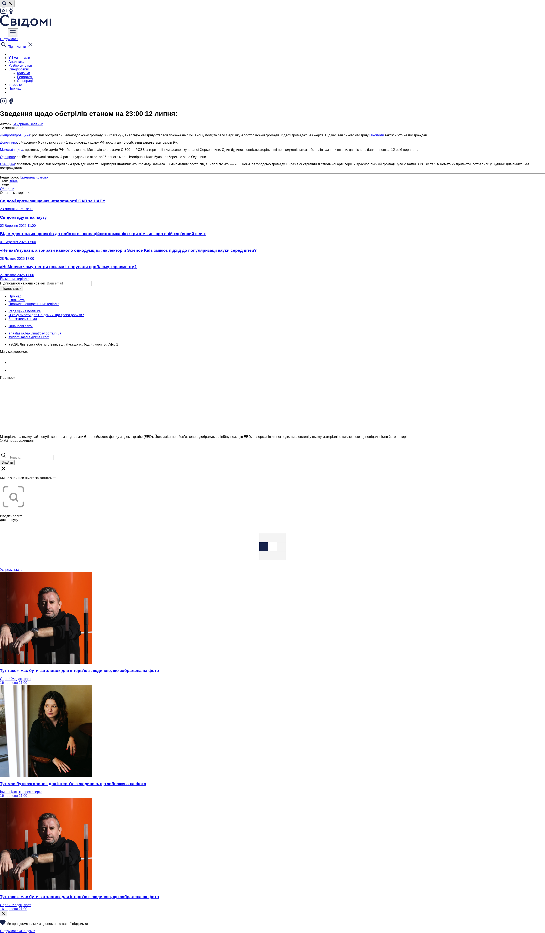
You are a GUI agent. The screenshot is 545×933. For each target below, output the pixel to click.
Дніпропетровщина (15, 135)
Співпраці (25, 81)
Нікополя (376, 135)
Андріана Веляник (28, 124)
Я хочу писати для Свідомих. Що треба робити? (46, 315)
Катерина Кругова (34, 177)
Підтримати (9, 39)
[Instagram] (4, 13)
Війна (13, 181)
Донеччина (8, 142)
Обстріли (7, 189)
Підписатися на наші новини (22, 283)
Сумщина (7, 164)
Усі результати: (11, 570)
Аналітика (16, 61)
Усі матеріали (19, 58)
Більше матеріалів (14, 279)
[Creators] (8, 449)
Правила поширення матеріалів (34, 304)
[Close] (3, 913)
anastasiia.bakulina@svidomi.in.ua (35, 333)
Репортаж (25, 77)
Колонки (23, 73)
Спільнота (17, 300)
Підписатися (12, 288)
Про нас (15, 88)
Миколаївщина (11, 149)
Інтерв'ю (15, 84)
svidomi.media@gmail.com (29, 337)
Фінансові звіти (21, 326)
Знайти (7, 462)
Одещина (7, 157)
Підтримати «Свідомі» (17, 931)
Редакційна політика (25, 311)
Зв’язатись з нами (23, 319)
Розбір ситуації (20, 65)
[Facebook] (11, 13)
